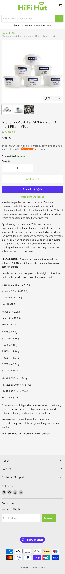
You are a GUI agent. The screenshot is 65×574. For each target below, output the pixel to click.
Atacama (16, 33)
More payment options (32, 196)
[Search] (59, 18)
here (49, 25)
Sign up (48, 517)
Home (5, 33)
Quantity (6, 161)
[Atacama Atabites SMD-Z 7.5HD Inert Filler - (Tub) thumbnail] (7, 109)
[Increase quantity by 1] (29, 168)
